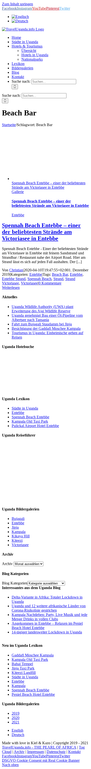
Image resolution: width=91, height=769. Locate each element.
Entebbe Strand (13, 279)
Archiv (7, 564)
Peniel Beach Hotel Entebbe (33, 694)
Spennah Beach (39, 279)
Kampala (18, 532)
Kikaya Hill (21, 536)
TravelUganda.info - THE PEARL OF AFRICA (39, 747)
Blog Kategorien (14, 583)
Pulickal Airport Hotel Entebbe (35, 426)
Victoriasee (29, 283)
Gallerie (18, 192)
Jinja (15, 527)
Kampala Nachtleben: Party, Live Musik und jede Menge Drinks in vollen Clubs (49, 617)
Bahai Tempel (22, 664)
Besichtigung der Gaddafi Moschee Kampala (46, 328)
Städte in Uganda (25, 408)
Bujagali (18, 519)
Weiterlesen (11, 287)
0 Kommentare (50, 283)
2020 (15, 718)
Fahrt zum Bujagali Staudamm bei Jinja (42, 324)
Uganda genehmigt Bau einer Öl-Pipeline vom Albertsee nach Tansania (47, 317)
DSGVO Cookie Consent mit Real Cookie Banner (41, 760)
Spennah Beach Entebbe (30, 417)
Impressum (35, 752)
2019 (15, 713)
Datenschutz (56, 752)
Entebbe (18, 215)
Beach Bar (60, 274)
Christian (16, 270)
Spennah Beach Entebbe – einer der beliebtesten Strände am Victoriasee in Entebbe (48, 185)
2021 (15, 722)
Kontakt (74, 752)
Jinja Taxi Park (23, 668)
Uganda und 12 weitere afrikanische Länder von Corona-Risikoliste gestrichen (49, 608)
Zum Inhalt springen (17, 4)
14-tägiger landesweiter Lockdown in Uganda (47, 632)
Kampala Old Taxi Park (30, 421)
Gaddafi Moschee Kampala (33, 655)
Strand (58, 279)
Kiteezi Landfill (24, 673)
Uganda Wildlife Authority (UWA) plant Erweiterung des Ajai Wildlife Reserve (42, 309)
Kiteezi (17, 540)
